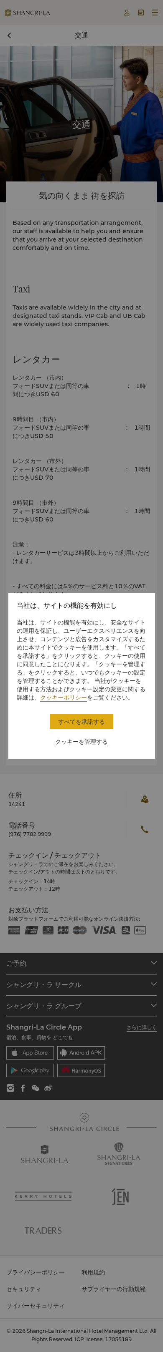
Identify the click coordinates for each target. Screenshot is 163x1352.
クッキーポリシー (63, 697)
